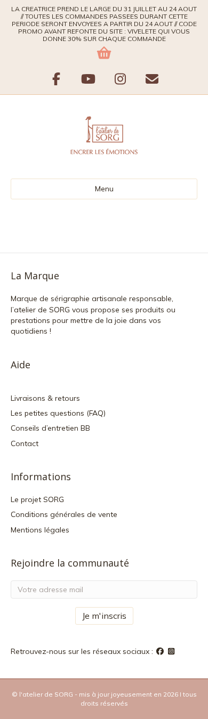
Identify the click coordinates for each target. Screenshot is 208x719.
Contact (24, 443)
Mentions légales (40, 530)
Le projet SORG (37, 499)
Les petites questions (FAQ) (58, 413)
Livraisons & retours (45, 398)
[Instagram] (172, 651)
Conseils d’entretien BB (50, 428)
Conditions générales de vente (64, 514)
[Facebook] (161, 651)
